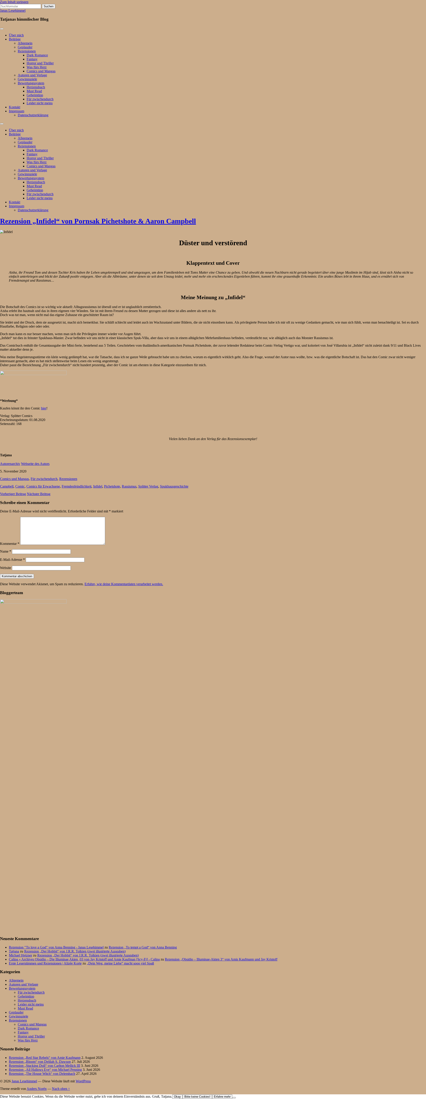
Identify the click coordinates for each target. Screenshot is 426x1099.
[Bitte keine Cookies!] (234, 1097)
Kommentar (9, 544)
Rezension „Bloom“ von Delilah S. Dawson (40, 1061)
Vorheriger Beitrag (13, 494)
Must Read (34, 91)
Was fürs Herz (37, 67)
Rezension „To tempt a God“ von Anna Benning (143, 947)
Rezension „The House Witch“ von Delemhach (42, 1073)
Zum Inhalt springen (14, 2)
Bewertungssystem (31, 83)
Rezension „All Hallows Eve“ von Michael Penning (45, 1069)
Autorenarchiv (10, 464)
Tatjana (14, 951)
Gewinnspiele (27, 79)
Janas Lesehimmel (13, 10)
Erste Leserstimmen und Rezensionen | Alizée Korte (45, 963)
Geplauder (25, 47)
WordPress (83, 1081)
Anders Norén (37, 1089)
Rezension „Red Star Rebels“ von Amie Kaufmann (45, 1057)
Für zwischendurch (40, 99)
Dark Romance (37, 55)
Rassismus (129, 486)
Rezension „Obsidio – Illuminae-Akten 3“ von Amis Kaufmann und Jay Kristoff (221, 959)
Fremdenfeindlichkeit (76, 486)
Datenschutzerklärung (33, 115)
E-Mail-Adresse (12, 559)
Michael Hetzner (20, 955)
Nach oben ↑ (61, 1089)
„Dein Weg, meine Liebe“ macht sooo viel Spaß (120, 963)
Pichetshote (112, 486)
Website (5, 568)
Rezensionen (27, 51)
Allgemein (25, 43)
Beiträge (15, 39)
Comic (20, 486)
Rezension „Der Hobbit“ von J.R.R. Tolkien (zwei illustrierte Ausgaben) (75, 951)
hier (43, 408)
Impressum (16, 111)
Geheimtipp (35, 95)
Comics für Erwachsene (43, 486)
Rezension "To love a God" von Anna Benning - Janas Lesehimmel (56, 947)
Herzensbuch (36, 87)
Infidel (97, 486)
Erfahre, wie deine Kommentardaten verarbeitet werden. (124, 584)
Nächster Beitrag (38, 494)
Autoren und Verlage (32, 75)
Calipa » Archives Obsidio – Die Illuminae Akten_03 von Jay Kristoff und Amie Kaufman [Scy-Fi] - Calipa (84, 959)
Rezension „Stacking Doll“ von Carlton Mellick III (44, 1065)
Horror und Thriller (40, 63)
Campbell (7, 486)
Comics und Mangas (41, 71)
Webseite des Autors (35, 464)
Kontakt (14, 107)
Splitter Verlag (148, 486)
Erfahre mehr (222, 1096)
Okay (177, 1096)
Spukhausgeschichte (174, 486)
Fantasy (32, 59)
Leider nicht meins (40, 103)
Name (5, 551)
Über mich (16, 35)
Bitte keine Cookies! (197, 1096)
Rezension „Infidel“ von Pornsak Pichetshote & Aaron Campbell (98, 221)
